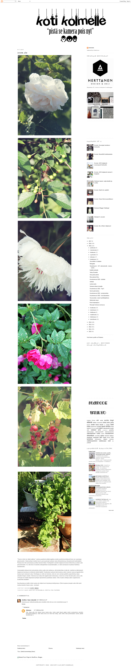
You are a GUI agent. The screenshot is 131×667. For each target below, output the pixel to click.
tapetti (104, 437)
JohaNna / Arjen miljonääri (29, 600)
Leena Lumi (92, 451)
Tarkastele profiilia (93, 50)
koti (34, 590)
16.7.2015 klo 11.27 (42, 600)
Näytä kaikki (111, 510)
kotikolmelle (40, 590)
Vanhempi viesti (80, 648)
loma (112, 426)
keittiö (93, 424)
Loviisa (89, 420)
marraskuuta (93, 250)
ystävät (89, 442)
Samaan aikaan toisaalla (96, 286)
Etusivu (51, 648)
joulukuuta (93, 247)
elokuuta (92, 257)
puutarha (57, 590)
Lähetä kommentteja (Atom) (28, 651)
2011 (90, 329)
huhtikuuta (93, 312)
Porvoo (93, 420)
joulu (108, 422)
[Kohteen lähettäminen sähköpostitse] (31, 588)
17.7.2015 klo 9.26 (38, 610)
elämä (89, 422)
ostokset (93, 430)
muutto (112, 428)
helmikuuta (93, 317)
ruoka (98, 433)
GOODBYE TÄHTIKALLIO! (102, 499)
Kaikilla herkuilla (94, 270)
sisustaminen (109, 433)
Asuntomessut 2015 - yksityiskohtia (99, 293)
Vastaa (23, 604)
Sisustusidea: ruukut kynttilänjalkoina (99, 298)
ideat (104, 422)
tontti (112, 437)
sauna (102, 433)
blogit (112, 420)
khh (104, 424)
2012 (90, 327)
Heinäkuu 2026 (99, 465)
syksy (102, 435)
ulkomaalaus (98, 439)
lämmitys (93, 428)
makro (101, 428)
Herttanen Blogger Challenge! (101, 208)
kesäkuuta (93, 307)
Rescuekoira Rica (94, 277)
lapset (103, 426)
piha (52, 590)
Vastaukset (26, 607)
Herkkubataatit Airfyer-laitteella (103, 487)
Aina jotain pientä (94, 274)
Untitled (92, 281)
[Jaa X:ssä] (34, 588)
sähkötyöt (107, 435)
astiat (101, 420)
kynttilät (99, 426)
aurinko (106, 420)
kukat (88, 426)
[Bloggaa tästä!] (33, 588)
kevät (101, 424)
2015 (90, 245)
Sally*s (91, 498)
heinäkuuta (93, 259)
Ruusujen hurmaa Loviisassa (97, 305)
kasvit (26, 590)
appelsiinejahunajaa (94, 485)
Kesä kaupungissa (94, 302)
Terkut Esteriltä (94, 272)
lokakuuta (93, 252)
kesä (30, 590)
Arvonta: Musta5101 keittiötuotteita (103, 154)
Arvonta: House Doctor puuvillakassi (103, 199)
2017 (90, 241)
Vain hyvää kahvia (94, 291)
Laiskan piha (22, 52)
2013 (90, 324)
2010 (90, 331)
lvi (90, 428)
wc (113, 441)
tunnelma (90, 439)
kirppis (108, 424)
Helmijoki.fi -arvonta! (99, 217)
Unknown (28, 610)
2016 (90, 243)
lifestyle (47, 590)
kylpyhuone (93, 426)
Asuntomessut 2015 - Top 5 (97, 288)
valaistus (111, 439)
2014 (90, 322)
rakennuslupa (90, 431)
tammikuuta (93, 319)
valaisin (105, 439)
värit (109, 441)
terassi (108, 437)
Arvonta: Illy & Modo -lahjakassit (102, 226)
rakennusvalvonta (109, 431)
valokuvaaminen (92, 441)
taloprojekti (96, 437)
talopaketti (89, 437)
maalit (97, 428)
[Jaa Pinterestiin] (38, 588)
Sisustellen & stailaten (95, 261)
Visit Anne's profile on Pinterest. (95, 337)
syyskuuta (93, 254)
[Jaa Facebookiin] (36, 588)
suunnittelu (97, 435)
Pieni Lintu (92, 463)
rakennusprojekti (99, 431)
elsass (90, 474)
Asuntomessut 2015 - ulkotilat (97, 279)
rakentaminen (91, 433)
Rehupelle (92, 263)
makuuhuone (106, 428)
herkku (94, 422)
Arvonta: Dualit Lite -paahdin (101, 190)
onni (88, 430)
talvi (101, 437)
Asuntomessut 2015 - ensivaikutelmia (99, 295)
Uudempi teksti (21, 648)
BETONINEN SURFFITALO (102, 476)
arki (97, 420)
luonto (88, 428)
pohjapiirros (105, 430)
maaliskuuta (93, 314)
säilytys (112, 435)
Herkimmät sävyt (94, 300)
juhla (112, 422)
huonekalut (99, 422)
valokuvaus (102, 441)
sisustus (90, 435)
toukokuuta (93, 310)
